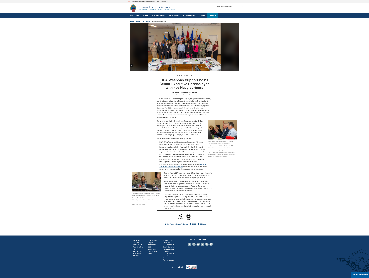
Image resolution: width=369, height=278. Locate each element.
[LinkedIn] (202, 244)
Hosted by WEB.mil (177, 267)
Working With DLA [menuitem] (158, 15)
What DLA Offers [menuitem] (142, 15)
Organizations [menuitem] (173, 15)
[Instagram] (207, 244)
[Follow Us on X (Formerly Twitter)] (194, 244)
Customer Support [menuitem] (188, 15)
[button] (162, 1)
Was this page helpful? (360, 274)
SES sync (203, 224)
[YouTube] (198, 244)
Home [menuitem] (131, 15)
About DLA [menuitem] (212, 15)
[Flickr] (211, 244)
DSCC (194, 224)
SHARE (180, 219)
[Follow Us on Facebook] (189, 244)
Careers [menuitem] (202, 15)
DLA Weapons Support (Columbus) (177, 224)
